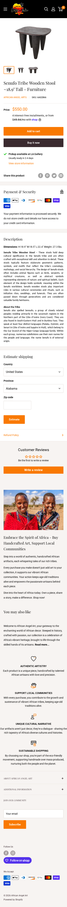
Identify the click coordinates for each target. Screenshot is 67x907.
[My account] (53, 9)
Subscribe (15, 824)
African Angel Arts (15, 97)
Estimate (14, 419)
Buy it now (33, 142)
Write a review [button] (33, 470)
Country (8, 364)
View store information (21, 163)
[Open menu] (5, 9)
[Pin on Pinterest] (47, 175)
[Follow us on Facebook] (6, 853)
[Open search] (46, 9)
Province (9, 380)
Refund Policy (11, 435)
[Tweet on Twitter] (54, 175)
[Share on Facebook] (40, 175)
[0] (60, 9)
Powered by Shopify (13, 899)
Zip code (8, 397)
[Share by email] (60, 175)
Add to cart (33, 131)
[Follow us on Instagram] (12, 853)
